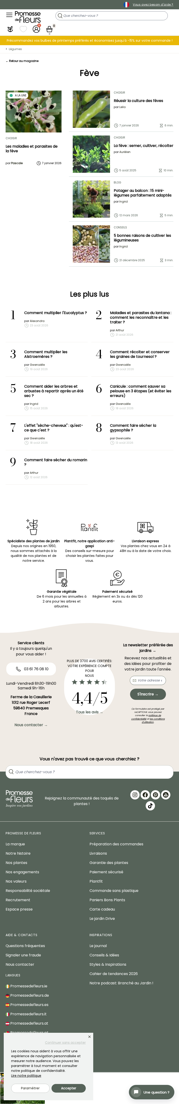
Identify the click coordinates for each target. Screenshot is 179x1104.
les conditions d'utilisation (153, 720)
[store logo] (28, 17)
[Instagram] (135, 795)
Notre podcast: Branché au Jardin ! (121, 983)
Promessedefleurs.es (28, 1004)
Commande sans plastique (114, 890)
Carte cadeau (102, 909)
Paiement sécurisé (106, 872)
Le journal (98, 945)
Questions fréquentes (25, 945)
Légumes (15, 49)
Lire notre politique (26, 1075)
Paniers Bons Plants (107, 900)
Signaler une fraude (23, 955)
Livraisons (98, 853)
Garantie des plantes (109, 862)
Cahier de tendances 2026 (114, 973)
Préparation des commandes (116, 844)
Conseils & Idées (104, 955)
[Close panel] (89, 1037)
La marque (15, 844)
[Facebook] (145, 795)
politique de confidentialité (146, 717)
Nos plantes (16, 862)
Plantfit (96, 881)
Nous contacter (20, 964)
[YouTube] (166, 795)
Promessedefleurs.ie (28, 986)
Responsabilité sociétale (28, 890)
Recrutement (18, 900)
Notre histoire (18, 853)
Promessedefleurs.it (28, 1014)
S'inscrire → (148, 694)
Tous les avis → (89, 712)
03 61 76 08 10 (35, 669)
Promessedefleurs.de (29, 995)
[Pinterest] (155, 795)
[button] (10, 29)
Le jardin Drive (102, 918)
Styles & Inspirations (108, 964)
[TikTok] (150, 806)
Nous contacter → (31, 725)
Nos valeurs (16, 881)
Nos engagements (22, 872)
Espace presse (19, 909)
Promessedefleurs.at (28, 1023)
